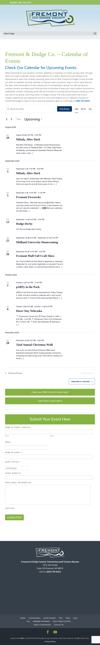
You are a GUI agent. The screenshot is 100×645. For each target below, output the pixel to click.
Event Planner (50, 618)
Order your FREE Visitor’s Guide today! (50, 392)
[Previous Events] (6, 119)
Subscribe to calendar (80, 381)
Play (61, 618)
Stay (75, 618)
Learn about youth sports (50, 400)
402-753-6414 (24, 2)
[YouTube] (54, 632)
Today (19, 119)
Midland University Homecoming (37, 242)
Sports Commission (42, 624)
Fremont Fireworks (28, 197)
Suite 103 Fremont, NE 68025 (50, 568)
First (7, 436)
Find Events (65, 109)
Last (52, 436)
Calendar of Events (41, 621)
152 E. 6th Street (50, 565)
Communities (34, 618)
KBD (22, 638)
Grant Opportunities (62, 621)
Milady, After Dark (28, 139)
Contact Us (59, 624)
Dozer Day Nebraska (29, 310)
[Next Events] (11, 119)
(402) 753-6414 (82, 101)
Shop (68, 618)
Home (22, 618)
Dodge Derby (24, 223)
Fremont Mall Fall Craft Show (35, 255)
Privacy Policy (50, 641)
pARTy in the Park (28, 287)
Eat (28, 621)
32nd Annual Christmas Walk (34, 344)
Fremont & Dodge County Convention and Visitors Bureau (50, 561)
